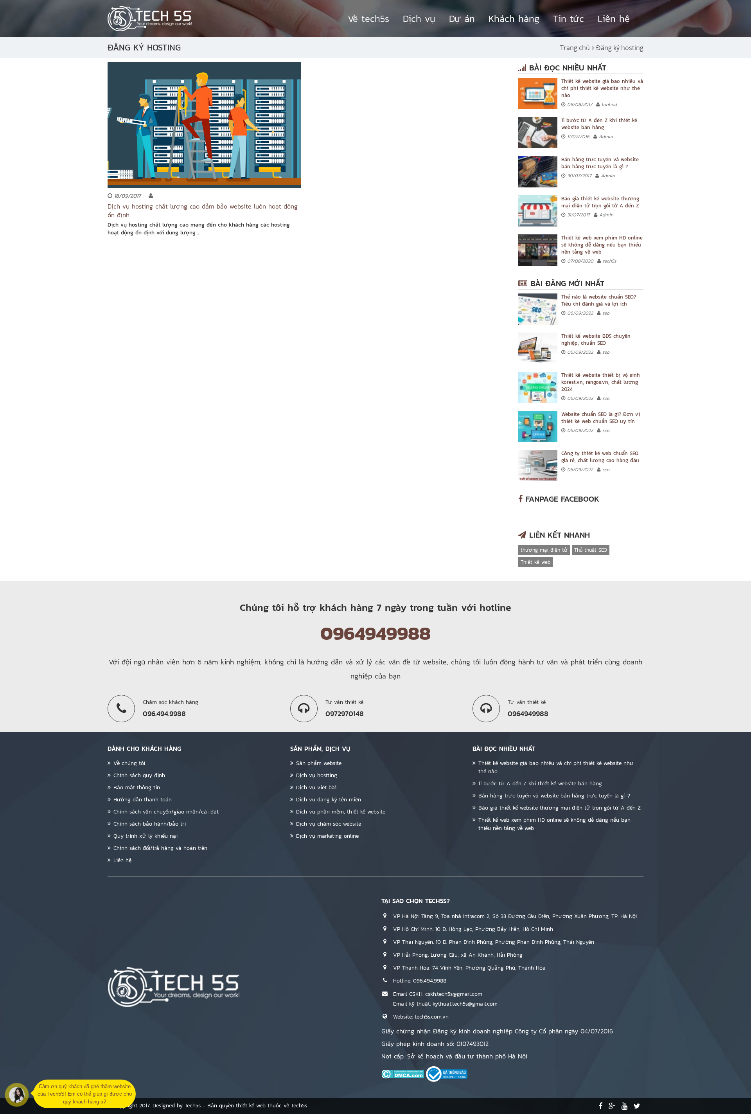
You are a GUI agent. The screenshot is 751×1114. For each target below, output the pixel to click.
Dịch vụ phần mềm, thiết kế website (340, 812)
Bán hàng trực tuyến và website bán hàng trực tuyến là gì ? (600, 163)
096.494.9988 (429, 981)
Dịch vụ (419, 18)
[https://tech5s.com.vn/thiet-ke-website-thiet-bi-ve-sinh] (537, 387)
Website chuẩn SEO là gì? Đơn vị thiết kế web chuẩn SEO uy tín (600, 417)
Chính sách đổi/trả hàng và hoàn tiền (160, 848)
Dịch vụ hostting (316, 775)
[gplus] (612, 1106)
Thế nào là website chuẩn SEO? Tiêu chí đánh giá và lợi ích (598, 300)
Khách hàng (514, 18)
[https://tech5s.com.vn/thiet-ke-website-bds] (537, 348)
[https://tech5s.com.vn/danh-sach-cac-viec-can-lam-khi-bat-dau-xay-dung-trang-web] (537, 132)
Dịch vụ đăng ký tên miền (328, 799)
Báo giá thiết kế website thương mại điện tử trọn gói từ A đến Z (600, 202)
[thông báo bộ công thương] (446, 1074)
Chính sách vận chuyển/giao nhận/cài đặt (166, 812)
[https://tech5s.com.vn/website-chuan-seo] (537, 426)
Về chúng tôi (129, 763)
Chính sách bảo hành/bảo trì (149, 824)
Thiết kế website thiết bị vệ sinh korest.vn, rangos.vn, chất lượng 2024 (600, 382)
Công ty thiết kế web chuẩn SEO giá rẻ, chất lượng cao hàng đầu (600, 457)
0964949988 (375, 633)
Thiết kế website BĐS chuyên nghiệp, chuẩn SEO (596, 339)
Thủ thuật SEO (590, 550)
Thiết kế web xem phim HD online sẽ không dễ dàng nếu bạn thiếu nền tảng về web (602, 245)
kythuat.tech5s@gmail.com (465, 1004)
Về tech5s (368, 18)
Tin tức (568, 18)
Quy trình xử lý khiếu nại (145, 836)
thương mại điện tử (544, 550)
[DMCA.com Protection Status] (402, 1074)
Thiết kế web (535, 562)
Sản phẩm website (318, 763)
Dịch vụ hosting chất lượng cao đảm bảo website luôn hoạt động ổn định (203, 211)
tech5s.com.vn (432, 1017)
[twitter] (637, 1106)
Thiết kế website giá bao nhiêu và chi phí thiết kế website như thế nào (602, 88)
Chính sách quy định (139, 775)
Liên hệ (614, 18)
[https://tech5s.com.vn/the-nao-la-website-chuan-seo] (537, 309)
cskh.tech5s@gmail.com (453, 994)
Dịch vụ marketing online (327, 836)
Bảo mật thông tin (136, 787)
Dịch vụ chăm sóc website (328, 824)
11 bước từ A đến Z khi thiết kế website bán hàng (599, 124)
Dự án (462, 18)
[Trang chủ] (150, 18)
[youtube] (624, 1106)
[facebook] (600, 1106)
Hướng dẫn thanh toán (142, 799)
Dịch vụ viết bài (316, 787)
